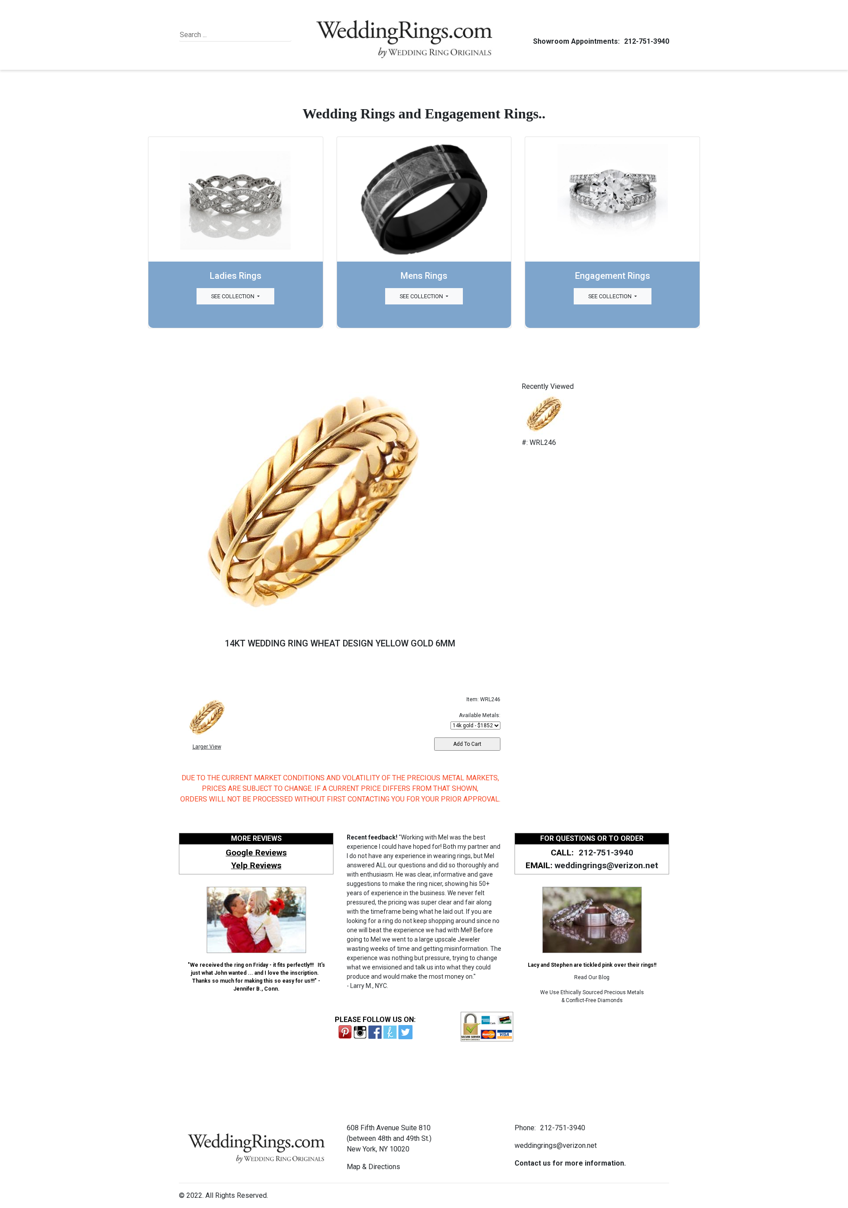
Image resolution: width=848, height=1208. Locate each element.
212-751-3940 (646, 41)
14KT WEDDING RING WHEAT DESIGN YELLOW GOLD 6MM (340, 643)
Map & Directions (373, 1166)
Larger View (207, 747)
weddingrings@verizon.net (606, 865)
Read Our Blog (592, 977)
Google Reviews (256, 852)
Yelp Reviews (256, 865)
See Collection (233, 296)
